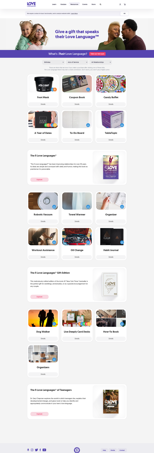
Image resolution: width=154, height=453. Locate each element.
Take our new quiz (97, 54)
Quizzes (63, 4)
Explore (39, 179)
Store (94, 4)
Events (84, 4)
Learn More (74, 13)
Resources (74, 4)
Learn (54, 4)
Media (113, 450)
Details (43, 104)
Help (104, 450)
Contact (122, 450)
